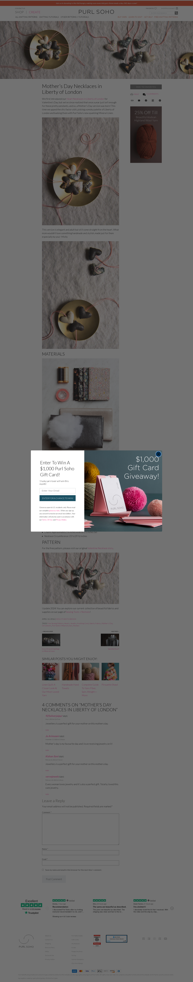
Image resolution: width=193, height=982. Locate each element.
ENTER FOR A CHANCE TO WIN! (57, 498)
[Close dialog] (158, 454)
